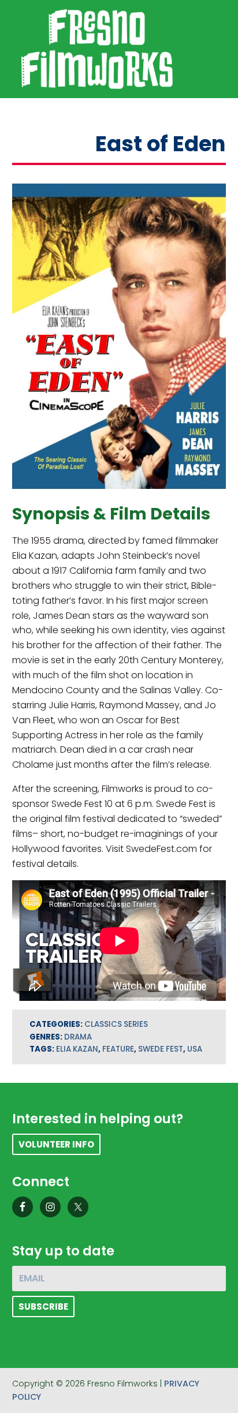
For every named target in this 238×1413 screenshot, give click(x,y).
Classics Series (116, 1024)
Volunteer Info (56, 1144)
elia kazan (77, 1049)
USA (194, 1049)
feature (118, 1049)
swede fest (160, 1049)
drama (78, 1036)
